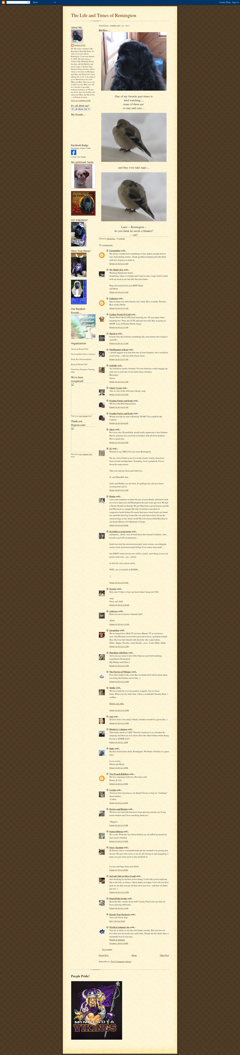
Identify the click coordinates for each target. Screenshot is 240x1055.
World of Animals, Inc (119, 927)
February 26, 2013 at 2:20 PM (118, 784)
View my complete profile (81, 100)
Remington (79, 45)
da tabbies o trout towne (120, 531)
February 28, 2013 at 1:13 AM (118, 908)
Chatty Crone (115, 387)
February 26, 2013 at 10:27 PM (119, 892)
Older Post (164, 955)
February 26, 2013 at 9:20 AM (118, 525)
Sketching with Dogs (118, 652)
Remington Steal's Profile (81, 148)
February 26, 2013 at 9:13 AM (118, 490)
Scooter (112, 588)
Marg (112, 429)
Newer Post (104, 955)
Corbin (112, 789)
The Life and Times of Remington (103, 15)
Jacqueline (114, 630)
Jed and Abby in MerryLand (122, 875)
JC (110, 448)
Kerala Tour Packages (119, 914)
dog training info (85, 454)
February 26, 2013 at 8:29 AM (118, 442)
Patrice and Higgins (118, 809)
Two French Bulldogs (119, 773)
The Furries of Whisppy (120, 671)
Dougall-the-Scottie (118, 898)
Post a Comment (107, 949)
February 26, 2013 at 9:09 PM (118, 870)
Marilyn (113, 333)
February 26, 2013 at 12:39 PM (119, 710)
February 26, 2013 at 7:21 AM (118, 327)
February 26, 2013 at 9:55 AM (118, 583)
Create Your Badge (78, 157)
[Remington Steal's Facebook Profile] (73, 154)
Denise (112, 496)
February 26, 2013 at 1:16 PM (118, 742)
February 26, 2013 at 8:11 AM (118, 382)
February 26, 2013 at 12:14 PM (119, 682)
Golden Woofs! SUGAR (120, 314)
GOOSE (113, 365)
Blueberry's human (118, 729)
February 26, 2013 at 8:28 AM (118, 423)
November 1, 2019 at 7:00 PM (118, 943)
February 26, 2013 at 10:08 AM (119, 605)
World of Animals (117, 939)
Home (134, 955)
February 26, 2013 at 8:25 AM (118, 407)
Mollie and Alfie (116, 703)
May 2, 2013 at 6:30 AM (117, 921)
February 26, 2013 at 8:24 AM (118, 394)
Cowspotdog (114, 250)
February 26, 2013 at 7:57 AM (118, 359)
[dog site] (84, 413)
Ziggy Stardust (116, 847)
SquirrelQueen (116, 831)
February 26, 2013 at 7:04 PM (118, 841)
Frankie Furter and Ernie (121, 400)
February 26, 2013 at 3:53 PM (118, 825)
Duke (111, 748)
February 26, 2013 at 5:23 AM (118, 264)
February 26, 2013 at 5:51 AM (118, 292)
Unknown (113, 298)
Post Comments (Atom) (121, 961)
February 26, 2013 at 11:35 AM (119, 624)
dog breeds (83, 416)
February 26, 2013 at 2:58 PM (118, 803)
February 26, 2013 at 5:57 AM (118, 308)
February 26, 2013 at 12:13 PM (119, 646)
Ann (111, 716)
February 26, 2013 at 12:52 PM (119, 723)
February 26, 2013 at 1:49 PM (118, 768)
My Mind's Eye (116, 269)
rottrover (113, 611)
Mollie (112, 687)
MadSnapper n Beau (118, 349)
